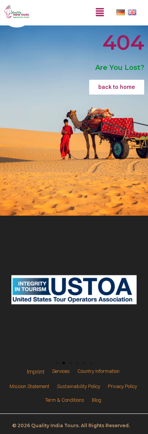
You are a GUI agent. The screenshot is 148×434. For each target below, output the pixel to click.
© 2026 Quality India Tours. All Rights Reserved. (71, 425)
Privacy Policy (122, 386)
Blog (96, 400)
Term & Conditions (64, 400)
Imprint (35, 371)
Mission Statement (29, 386)
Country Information (98, 371)
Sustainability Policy (78, 386)
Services (61, 371)
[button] (57, 363)
